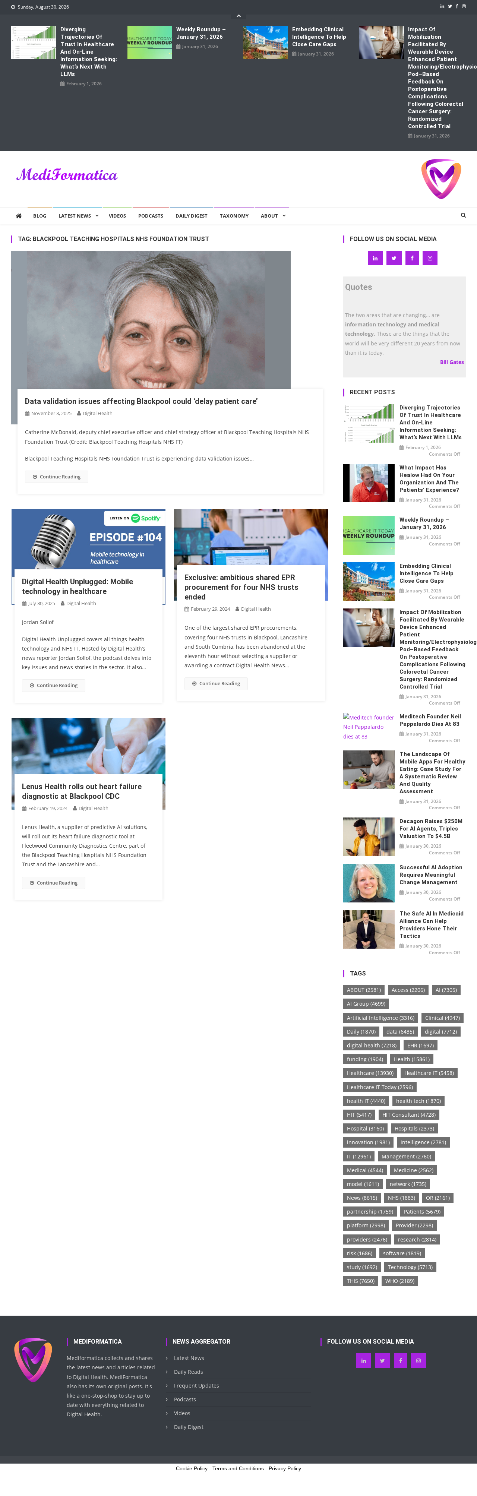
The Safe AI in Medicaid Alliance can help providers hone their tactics (431, 924)
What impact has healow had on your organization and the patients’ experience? (429, 478)
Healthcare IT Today (380, 1087)
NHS (401, 1197)
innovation (368, 1142)
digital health (372, 1045)
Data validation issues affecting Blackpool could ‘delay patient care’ (141, 401)
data (400, 1031)
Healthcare (370, 1072)
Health (412, 1059)
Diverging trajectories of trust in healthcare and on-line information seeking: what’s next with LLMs (88, 52)
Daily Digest (192, 215)
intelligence (423, 1142)
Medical (365, 1170)
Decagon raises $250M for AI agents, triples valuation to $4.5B (430, 828)
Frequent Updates (196, 1385)
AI (446, 989)
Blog (39, 215)
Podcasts (150, 215)
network (408, 1183)
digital (441, 1031)
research (417, 1239)
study (362, 1267)
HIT (359, 1114)
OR (438, 1197)
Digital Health (98, 413)
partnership (370, 1211)
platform (366, 1225)
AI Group (366, 1003)
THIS (361, 1280)
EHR (420, 1045)
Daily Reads (188, 1371)
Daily (361, 1031)
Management (406, 1156)
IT (359, 1156)
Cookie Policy (192, 1468)
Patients (422, 1211)
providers (367, 1239)
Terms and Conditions (238, 1468)
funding (365, 1059)
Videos (117, 215)
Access (408, 989)
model (363, 1183)
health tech (418, 1100)
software (402, 1253)
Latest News (75, 215)
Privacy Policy (285, 1468)
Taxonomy (234, 215)
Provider (414, 1225)
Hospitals (414, 1128)
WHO (399, 1280)
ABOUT (364, 989)
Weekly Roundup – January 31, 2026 (201, 33)
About (269, 215)
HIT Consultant (409, 1114)
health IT (366, 1100)
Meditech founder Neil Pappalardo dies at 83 (430, 720)
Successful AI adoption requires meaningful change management (430, 875)
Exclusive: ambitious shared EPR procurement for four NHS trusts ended (241, 587)
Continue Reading (60, 476)
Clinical (442, 1017)
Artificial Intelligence (380, 1017)
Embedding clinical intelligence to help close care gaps (319, 37)
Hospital (365, 1128)
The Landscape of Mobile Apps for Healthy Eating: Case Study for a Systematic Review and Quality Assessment (432, 773)
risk (359, 1253)
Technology (410, 1267)
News (362, 1197)
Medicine (413, 1170)
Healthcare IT (429, 1072)
